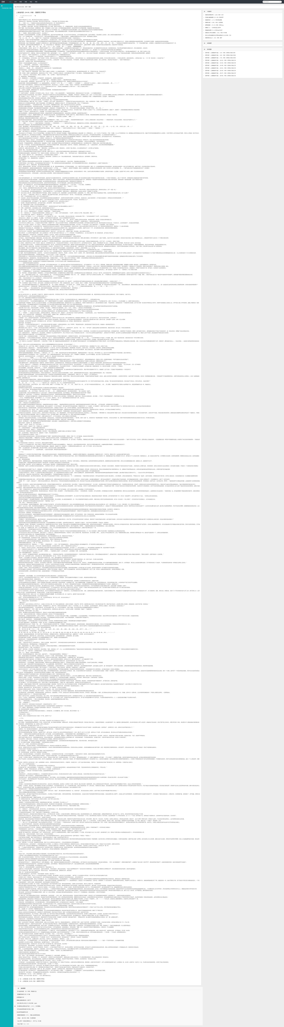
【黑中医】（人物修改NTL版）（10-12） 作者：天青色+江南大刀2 (220, 60)
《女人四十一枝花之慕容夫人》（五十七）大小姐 (29, 1021)
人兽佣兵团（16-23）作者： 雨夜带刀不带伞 (33, 981)
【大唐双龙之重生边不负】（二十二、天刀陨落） (29, 1006)
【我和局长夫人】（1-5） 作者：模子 (213, 37)
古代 (15, 1)
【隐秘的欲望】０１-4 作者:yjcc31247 (213, 30)
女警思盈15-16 (20, 997)
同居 (36, 1)
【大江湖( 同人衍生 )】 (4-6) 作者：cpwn (27, 1003)
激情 (10, 1)
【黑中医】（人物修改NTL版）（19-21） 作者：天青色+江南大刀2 (220, 68)
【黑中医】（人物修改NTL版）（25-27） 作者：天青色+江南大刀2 (220, 73)
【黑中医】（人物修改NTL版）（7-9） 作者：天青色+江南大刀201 (220, 57)
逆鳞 (3, 2)
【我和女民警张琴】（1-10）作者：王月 (214, 14)
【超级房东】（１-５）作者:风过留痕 (213, 20)
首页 (26, 6)
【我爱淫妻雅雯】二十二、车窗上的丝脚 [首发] (28, 1015)
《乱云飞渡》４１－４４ (23, 1024)
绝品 (31, 1)
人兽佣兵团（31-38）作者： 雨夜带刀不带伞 (33, 979)
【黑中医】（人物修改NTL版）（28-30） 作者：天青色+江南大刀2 (220, 75)
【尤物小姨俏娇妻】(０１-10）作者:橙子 (214, 17)
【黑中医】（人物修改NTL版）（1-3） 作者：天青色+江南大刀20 (220, 52)
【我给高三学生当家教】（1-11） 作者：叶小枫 (216, 32)
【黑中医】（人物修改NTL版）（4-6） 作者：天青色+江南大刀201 (220, 55)
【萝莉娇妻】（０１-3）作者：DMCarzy (214, 25)
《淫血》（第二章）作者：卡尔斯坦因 (26, 1018)
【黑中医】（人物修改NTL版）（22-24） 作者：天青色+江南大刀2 (220, 70)
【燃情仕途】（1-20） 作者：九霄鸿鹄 (214, 22)
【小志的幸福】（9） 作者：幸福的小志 (26, 991)
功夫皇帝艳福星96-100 (22, 1012)
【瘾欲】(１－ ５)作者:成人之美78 (213, 27)
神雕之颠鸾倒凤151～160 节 (24, 1000)
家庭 (21, 1)
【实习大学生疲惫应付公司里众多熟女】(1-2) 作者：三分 (218, 35)
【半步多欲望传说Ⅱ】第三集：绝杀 (25, 1009)
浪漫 (26, 1)
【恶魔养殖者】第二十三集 (23, 994)
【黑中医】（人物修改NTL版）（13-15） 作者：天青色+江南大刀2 (220, 62)
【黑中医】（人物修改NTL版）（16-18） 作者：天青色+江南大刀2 (220, 65)
